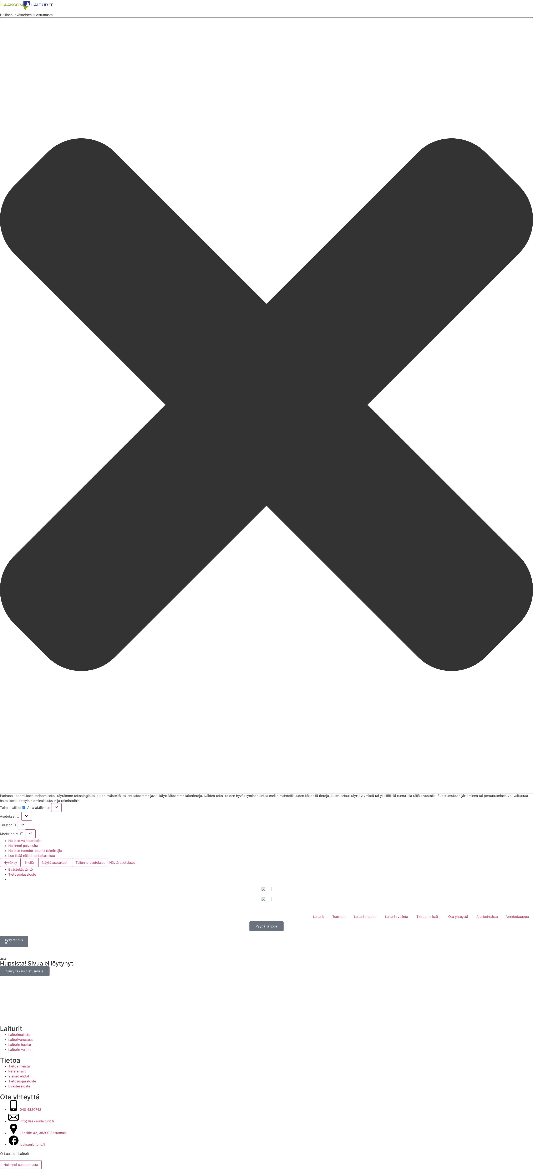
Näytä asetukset (54, 862)
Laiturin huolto (365, 917)
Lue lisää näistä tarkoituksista (31, 856)
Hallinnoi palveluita (23, 846)
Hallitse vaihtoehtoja (24, 841)
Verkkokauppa (517, 917)
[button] (266, 405)
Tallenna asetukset (90, 862)
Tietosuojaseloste (22, 874)
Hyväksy (10, 862)
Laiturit (318, 917)
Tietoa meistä (427, 917)
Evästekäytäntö (20, 869)
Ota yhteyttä (458, 917)
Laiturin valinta (396, 917)
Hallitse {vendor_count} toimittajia (35, 851)
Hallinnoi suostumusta (21, 1165)
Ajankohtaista (487, 917)
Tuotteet (339, 917)
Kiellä (29, 862)
